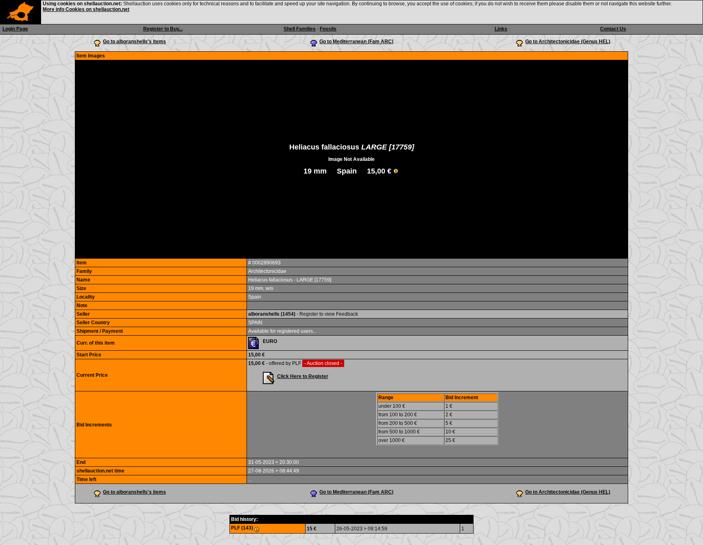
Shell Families (300, 29)
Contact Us (613, 29)
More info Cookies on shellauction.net (86, 9)
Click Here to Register (302, 376)
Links (501, 29)
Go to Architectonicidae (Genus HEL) (567, 41)
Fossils (328, 29)
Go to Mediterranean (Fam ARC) (356, 41)
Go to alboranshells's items (134, 41)
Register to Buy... (163, 29)
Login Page (15, 29)
